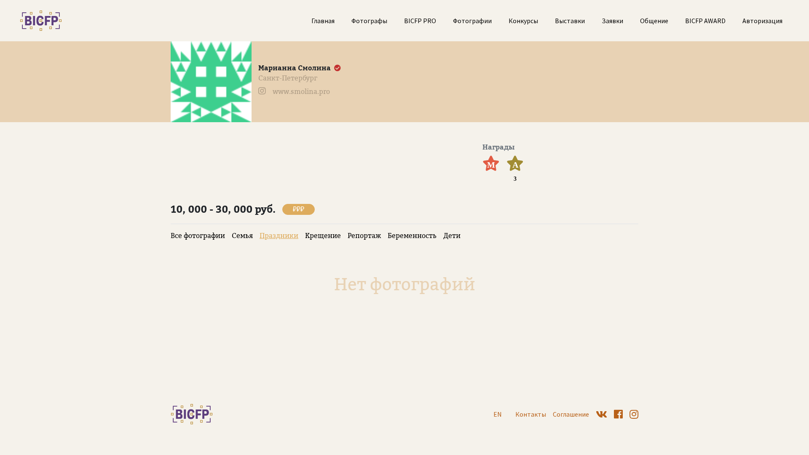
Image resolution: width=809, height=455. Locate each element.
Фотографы (369, 20)
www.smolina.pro (301, 92)
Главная (323, 20)
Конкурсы (523, 20)
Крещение (323, 236)
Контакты (530, 414)
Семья (242, 236)
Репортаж (364, 236)
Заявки (612, 20)
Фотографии (472, 20)
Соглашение (571, 414)
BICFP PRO (420, 20)
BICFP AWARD (705, 20)
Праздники (279, 236)
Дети (452, 236)
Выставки (570, 20)
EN (497, 414)
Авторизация (762, 20)
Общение (654, 20)
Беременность (412, 236)
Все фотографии (198, 236)
